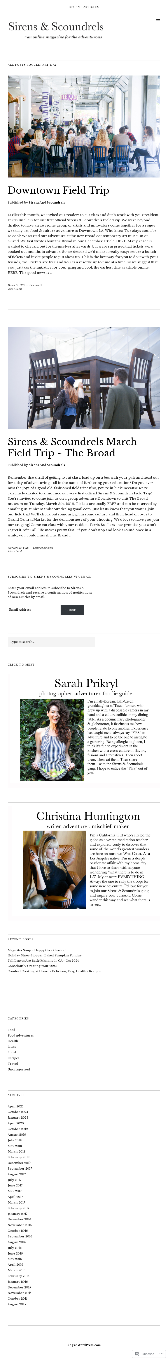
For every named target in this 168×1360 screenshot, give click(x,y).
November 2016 (20, 1225)
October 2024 (18, 1112)
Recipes (13, 1058)
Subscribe (72, 609)
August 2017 (17, 1174)
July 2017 (14, 1180)
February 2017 (18, 1208)
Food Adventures (21, 1035)
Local (19, 288)
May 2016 (15, 1259)
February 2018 (19, 1157)
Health (13, 1041)
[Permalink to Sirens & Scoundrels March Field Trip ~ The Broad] (84, 427)
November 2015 (20, 1293)
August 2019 (17, 1135)
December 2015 (19, 1287)
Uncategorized (19, 1069)
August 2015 (17, 1304)
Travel (13, 1064)
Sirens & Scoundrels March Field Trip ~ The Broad (72, 447)
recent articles (84, 7)
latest (10, 288)
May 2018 (15, 1146)
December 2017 (19, 1163)
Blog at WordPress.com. (84, 1345)
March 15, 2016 (16, 285)
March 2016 (16, 1270)
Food (11, 1030)
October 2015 (18, 1298)
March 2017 (16, 1202)
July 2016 (15, 1248)
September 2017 (20, 1168)
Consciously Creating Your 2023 (32, 966)
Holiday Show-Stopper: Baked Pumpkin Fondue (45, 955)
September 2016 (20, 1236)
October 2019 (18, 1129)
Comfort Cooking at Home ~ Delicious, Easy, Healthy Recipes (54, 971)
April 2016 (15, 1265)
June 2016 (15, 1253)
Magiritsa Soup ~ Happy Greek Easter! (36, 950)
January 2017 (18, 1214)
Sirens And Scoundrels (47, 202)
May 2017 (15, 1191)
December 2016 (19, 1219)
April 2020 (16, 1123)
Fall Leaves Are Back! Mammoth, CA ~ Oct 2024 (43, 961)
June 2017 (15, 1185)
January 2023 (18, 1117)
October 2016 (18, 1231)
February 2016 (19, 1276)
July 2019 (15, 1140)
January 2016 (18, 1282)
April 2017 (15, 1197)
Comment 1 (36, 285)
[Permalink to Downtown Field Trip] (84, 176)
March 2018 (16, 1151)
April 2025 (15, 1106)
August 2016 (17, 1242)
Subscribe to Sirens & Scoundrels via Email (49, 576)
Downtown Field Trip (58, 190)
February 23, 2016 (18, 547)
